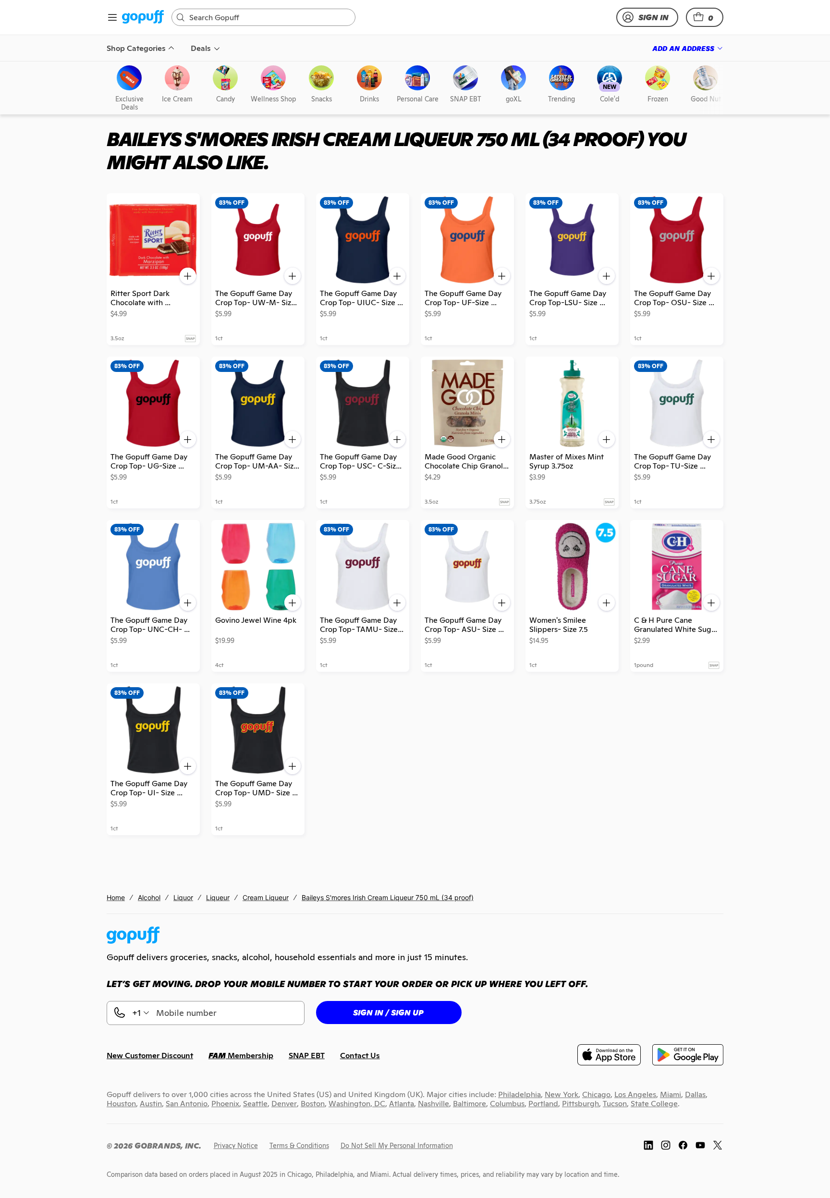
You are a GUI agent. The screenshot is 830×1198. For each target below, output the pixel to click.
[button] (704, 17)
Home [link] (116, 897)
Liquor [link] (183, 897)
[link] (143, 17)
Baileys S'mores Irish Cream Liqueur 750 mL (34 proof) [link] (388, 897)
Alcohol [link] (149, 897)
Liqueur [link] (218, 897)
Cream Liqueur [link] (266, 897)
